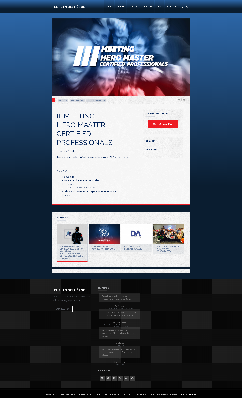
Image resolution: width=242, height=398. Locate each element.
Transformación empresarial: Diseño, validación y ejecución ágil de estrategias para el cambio (71, 252)
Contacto (172, 7)
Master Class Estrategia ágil (133, 247)
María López (119, 343)
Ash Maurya (119, 306)
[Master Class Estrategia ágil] (136, 234)
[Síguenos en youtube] (132, 378)
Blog (159, 7)
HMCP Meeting (77, 100)
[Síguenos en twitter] (102, 378)
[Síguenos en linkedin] (126, 378)
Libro (109, 7)
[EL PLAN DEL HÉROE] (69, 6)
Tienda (120, 7)
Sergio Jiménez (119, 362)
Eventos (133, 7)
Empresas (147, 7)
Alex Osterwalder (119, 322)
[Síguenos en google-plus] (120, 378)
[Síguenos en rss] (108, 378)
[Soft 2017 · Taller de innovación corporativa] (168, 234)
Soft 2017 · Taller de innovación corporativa (167, 248)
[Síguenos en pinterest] (114, 378)
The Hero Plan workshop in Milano (103, 247)
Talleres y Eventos (96, 100)
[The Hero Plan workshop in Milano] (104, 234)
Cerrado (63, 100)
